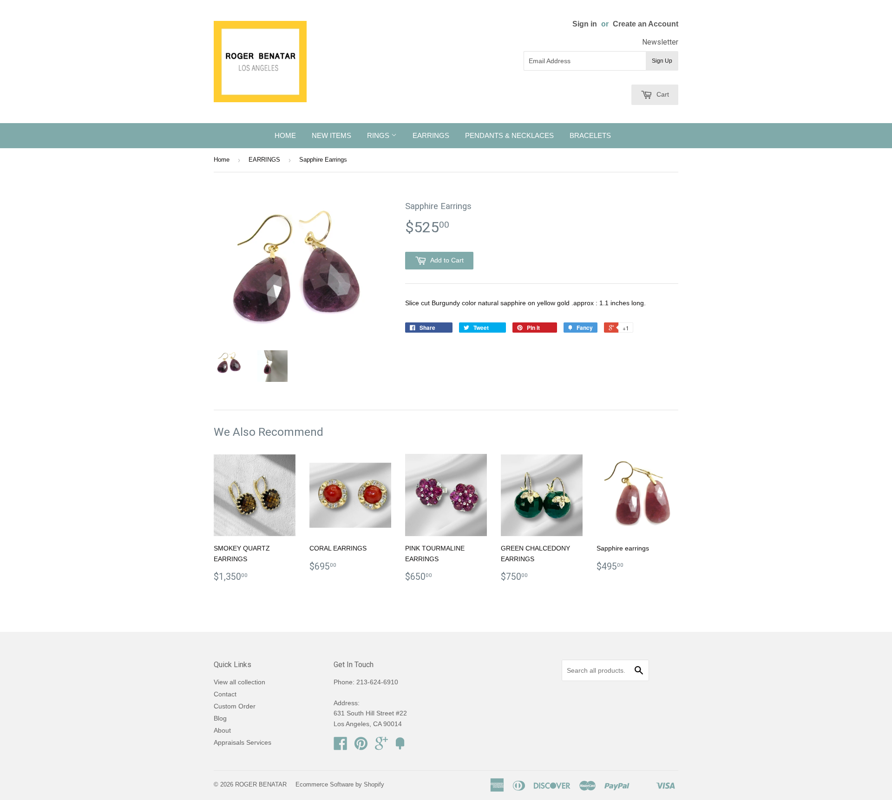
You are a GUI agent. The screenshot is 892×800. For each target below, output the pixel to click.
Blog (220, 718)
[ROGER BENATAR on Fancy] (400, 746)
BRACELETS (590, 135)
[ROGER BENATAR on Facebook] (341, 746)
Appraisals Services (242, 742)
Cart (662, 94)
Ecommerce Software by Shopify (339, 784)
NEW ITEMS (331, 135)
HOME (285, 135)
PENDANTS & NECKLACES (509, 135)
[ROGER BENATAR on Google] (381, 746)
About (222, 730)
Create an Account (645, 24)
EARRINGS (431, 135)
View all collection (239, 682)
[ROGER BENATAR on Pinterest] (361, 746)
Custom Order (235, 706)
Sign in (584, 24)
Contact (225, 694)
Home (222, 159)
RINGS (379, 135)
